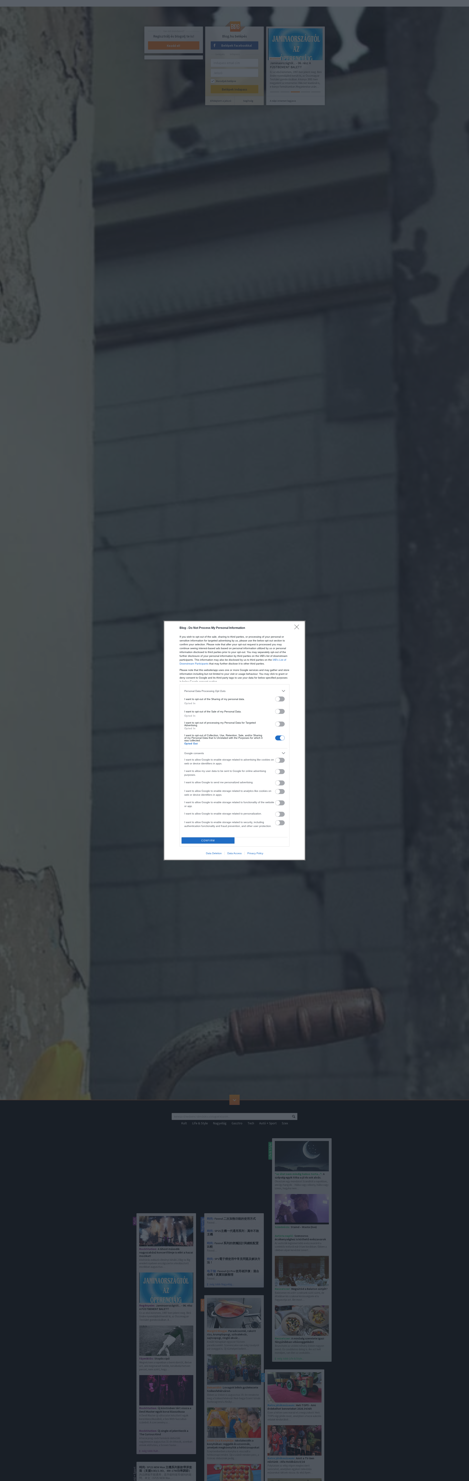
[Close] (297, 628)
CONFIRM (208, 840)
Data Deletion (214, 853)
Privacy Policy (255, 853)
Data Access (234, 853)
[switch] (280, 699)
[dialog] (234, 740)
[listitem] (234, 691)
